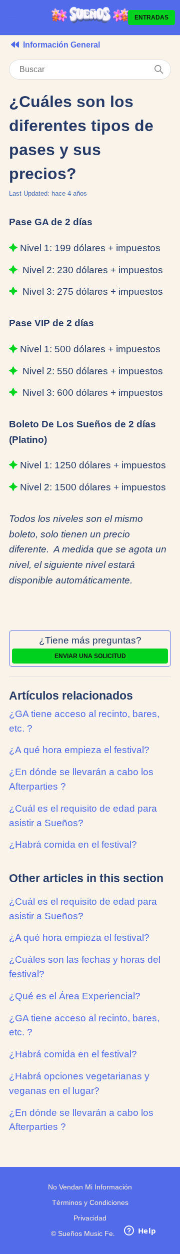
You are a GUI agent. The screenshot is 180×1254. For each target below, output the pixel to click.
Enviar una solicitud (90, 656)
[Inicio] (90, 21)
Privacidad (90, 1218)
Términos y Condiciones (90, 1202)
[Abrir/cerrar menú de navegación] (11, 17)
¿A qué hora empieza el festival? (79, 750)
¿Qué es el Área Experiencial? (74, 996)
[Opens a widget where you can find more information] (140, 1231)
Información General (61, 45)
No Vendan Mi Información (90, 1187)
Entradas (151, 17)
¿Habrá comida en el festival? (73, 844)
